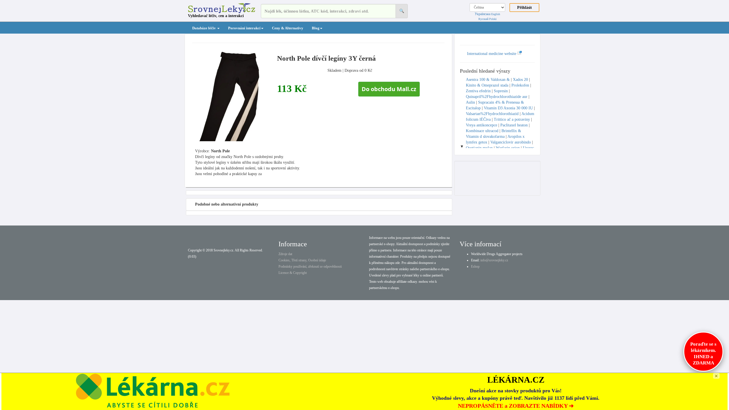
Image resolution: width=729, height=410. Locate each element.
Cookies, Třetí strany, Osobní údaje (302, 260)
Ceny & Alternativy (287, 28)
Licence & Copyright (293, 273)
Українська (482, 14)
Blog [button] (316, 28)
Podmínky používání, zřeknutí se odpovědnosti (310, 266)
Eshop (475, 266)
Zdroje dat (285, 254)
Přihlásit (524, 7)
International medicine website (492, 54)
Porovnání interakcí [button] (244, 28)
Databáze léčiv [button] (204, 28)
